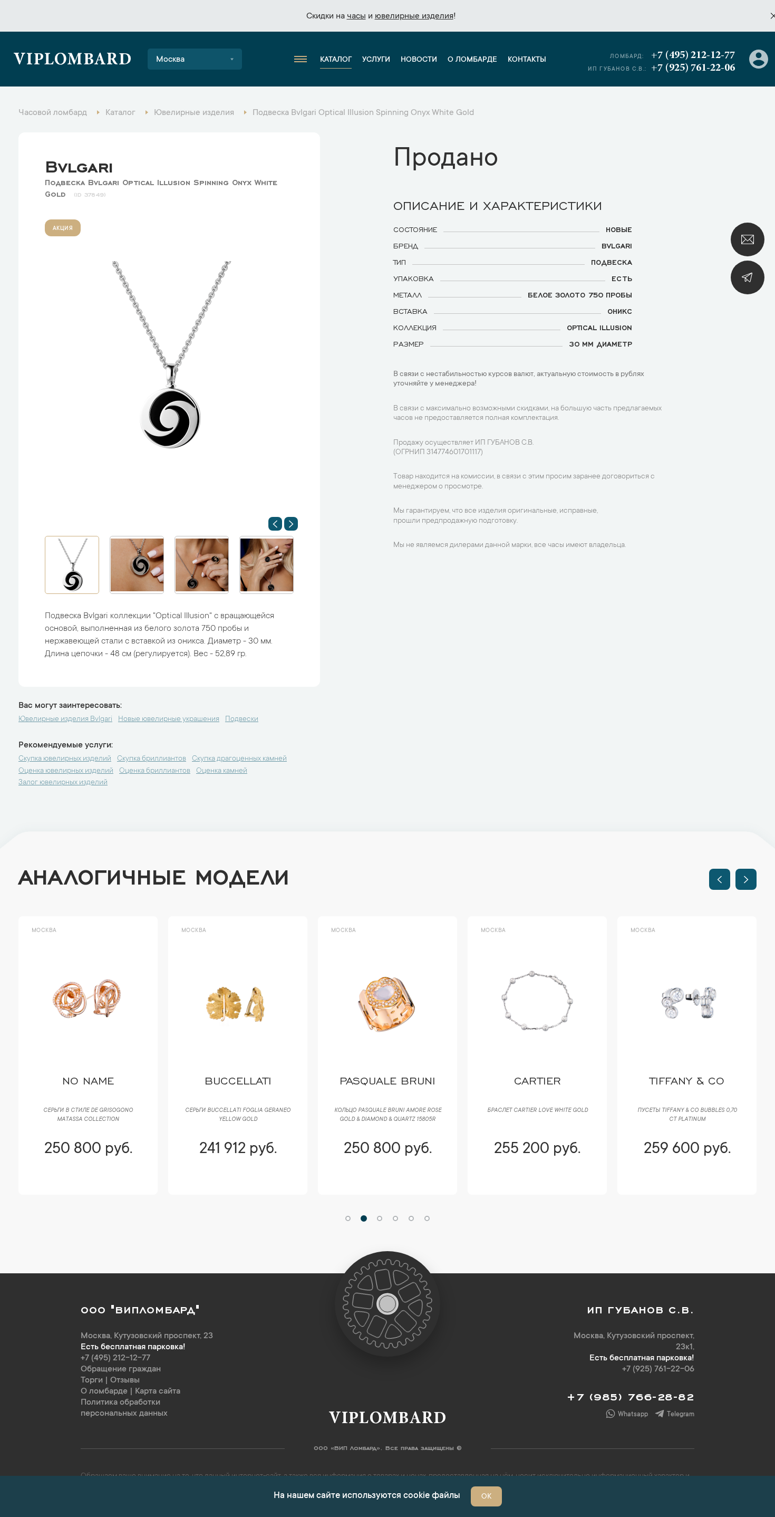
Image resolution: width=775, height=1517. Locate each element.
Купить (87, 1180)
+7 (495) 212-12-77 (693, 55)
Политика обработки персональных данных (124, 1408)
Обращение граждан (121, 1369)
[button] (275, 524)
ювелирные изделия (414, 16)
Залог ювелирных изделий (63, 783)
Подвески (241, 719)
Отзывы (125, 1380)
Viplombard (72, 60)
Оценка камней (221, 771)
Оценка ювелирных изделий (65, 771)
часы (356, 16)
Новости (419, 60)
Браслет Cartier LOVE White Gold (387, 1111)
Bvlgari (79, 164)
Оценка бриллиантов (154, 771)
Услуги (376, 60)
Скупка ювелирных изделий (64, 759)
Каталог (336, 60)
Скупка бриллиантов (151, 759)
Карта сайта (157, 1391)
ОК (486, 1497)
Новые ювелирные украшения (168, 719)
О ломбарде (472, 60)
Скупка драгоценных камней (239, 759)
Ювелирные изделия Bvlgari (65, 719)
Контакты (527, 60)
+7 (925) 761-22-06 (693, 68)
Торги (92, 1380)
